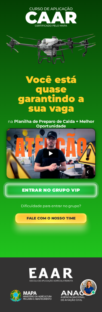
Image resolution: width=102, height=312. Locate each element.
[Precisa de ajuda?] (88, 287)
